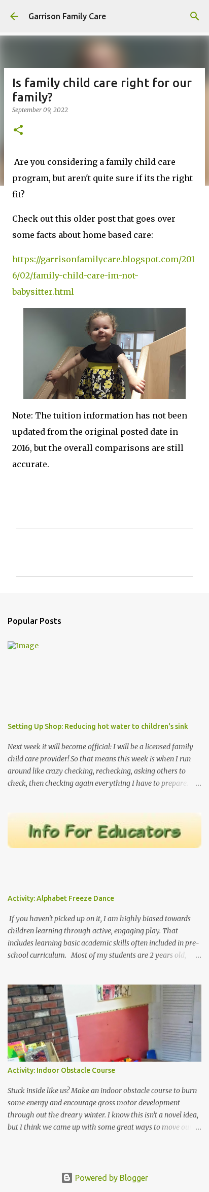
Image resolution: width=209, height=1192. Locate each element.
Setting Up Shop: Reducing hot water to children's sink (98, 726)
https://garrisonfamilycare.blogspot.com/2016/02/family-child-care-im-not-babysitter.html (103, 275)
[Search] (195, 16)
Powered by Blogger (110, 1177)
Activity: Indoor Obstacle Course (61, 1070)
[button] (18, 130)
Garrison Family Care (67, 16)
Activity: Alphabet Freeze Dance (61, 898)
